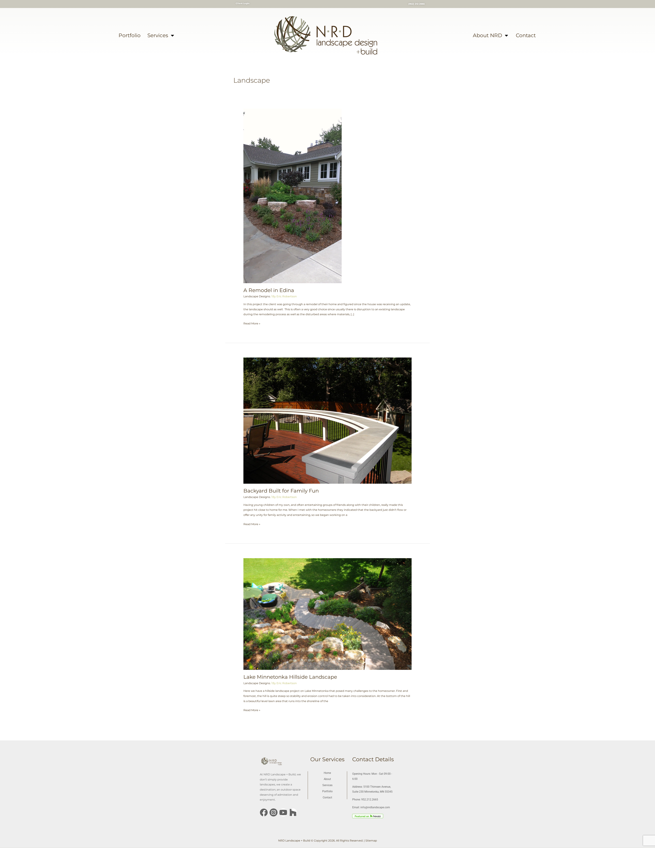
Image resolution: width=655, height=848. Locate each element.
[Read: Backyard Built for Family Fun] (327, 420)
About (327, 779)
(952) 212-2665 (416, 3)
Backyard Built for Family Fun (281, 491)
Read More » (251, 323)
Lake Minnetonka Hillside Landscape (290, 677)
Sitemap (371, 840)
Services (157, 35)
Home (327, 773)
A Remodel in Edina (268, 290)
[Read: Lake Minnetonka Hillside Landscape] (327, 613)
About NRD (487, 35)
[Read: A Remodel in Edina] (292, 195)
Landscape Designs (256, 296)
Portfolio (130, 35)
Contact (526, 35)
